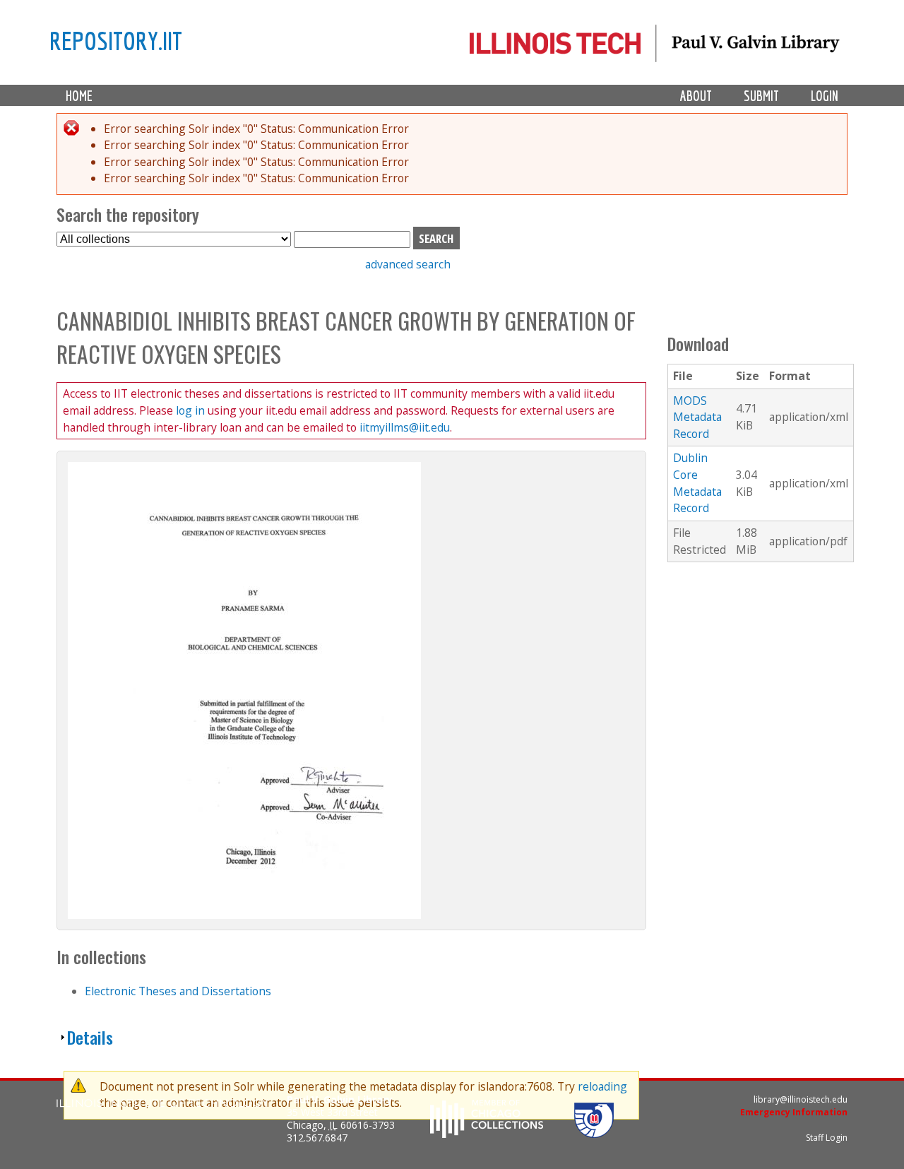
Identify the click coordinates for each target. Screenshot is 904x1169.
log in (190, 410)
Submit (761, 96)
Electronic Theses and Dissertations (178, 991)
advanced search (408, 264)
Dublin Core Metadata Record (697, 483)
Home (79, 96)
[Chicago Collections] (486, 1133)
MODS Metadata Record (697, 417)
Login (824, 96)
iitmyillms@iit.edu (404, 427)
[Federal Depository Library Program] (594, 1133)
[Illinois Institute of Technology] (162, 1105)
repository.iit (115, 40)
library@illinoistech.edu (801, 1099)
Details (90, 1037)
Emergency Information (794, 1112)
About (696, 96)
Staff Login (827, 1138)
